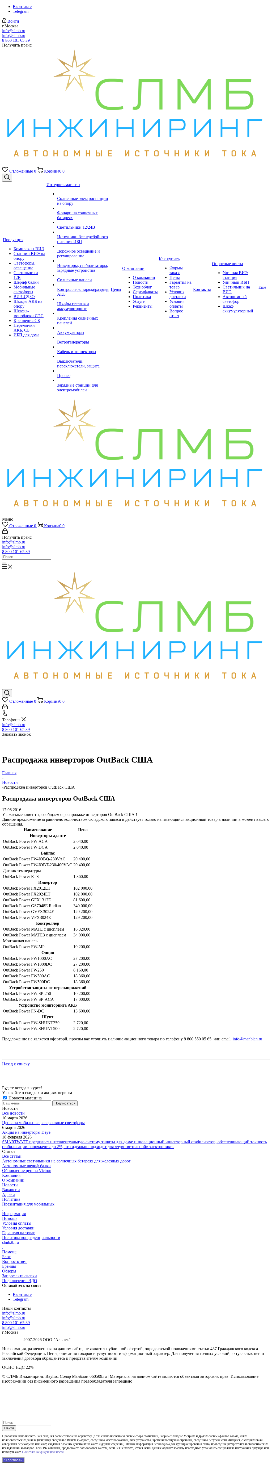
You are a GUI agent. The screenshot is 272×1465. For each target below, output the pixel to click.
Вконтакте (22, 6)
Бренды (9, 1266)
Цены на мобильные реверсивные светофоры (43, 1122)
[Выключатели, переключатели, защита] (83, 356)
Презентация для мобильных (28, 1204)
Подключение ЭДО (19, 1280)
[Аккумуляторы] (83, 327)
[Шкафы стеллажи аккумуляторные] (83, 299)
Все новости (13, 1113)
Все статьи (12, 1156)
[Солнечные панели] (83, 275)
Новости (10, 1185)
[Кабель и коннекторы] (83, 347)
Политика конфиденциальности (31, 1237)
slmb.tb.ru (10, 1242)
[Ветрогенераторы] (83, 337)
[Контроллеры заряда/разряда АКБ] (83, 284)
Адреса (8, 1194)
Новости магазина (24, 1098)
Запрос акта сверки (19, 1276)
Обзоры (9, 1271)
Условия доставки (18, 1228)
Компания (11, 1175)
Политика (11, 1199)
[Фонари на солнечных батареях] (83, 208)
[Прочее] (83, 371)
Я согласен (13, 1460)
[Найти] (4, 563)
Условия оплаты (16, 1223)
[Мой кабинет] (5, 532)
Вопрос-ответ (14, 1261)
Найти (9, 1428)
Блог (6, 1256)
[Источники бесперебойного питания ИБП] (83, 232)
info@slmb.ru (13, 30)
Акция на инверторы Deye (26, 1132)
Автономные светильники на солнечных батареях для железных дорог (66, 1161)
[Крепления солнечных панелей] (83, 313)
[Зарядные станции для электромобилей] (83, 380)
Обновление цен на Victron (26, 1170)
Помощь (9, 1218)
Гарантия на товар (18, 1232)
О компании (13, 1180)
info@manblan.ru (247, 1039)
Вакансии (11, 1189)
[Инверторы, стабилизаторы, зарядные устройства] (83, 260)
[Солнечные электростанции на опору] (83, 193)
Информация (14, 1213)
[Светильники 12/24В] (83, 222)
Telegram (20, 11)
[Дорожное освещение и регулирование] (83, 246)
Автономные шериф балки (26, 1165)
